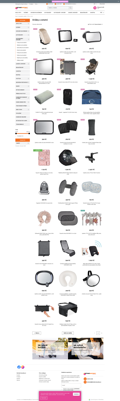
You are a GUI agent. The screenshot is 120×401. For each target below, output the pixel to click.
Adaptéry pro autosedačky (22, 58)
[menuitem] (18, 12)
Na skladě (20, 136)
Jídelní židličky (19, 67)
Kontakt (18, 375)
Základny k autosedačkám (22, 45)
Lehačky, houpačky (20, 64)
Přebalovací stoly (21, 93)
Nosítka (18, 75)
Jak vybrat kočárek (42, 346)
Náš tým (18, 380)
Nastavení (44, 398)
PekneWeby (101, 399)
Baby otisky (19, 109)
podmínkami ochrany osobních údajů (71, 389)
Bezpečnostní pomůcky (22, 82)
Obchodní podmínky (43, 375)
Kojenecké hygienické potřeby (21, 97)
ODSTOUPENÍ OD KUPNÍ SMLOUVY (60, 1)
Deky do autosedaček (21, 50)
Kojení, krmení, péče (21, 102)
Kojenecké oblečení (21, 117)
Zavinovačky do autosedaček (23, 47)
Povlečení (18, 113)
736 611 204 (90, 379)
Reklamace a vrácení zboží (44, 378)
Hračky (18, 86)
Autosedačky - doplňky (19, 39)
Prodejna (31, 4)
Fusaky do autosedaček (21, 42)
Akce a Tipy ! (19, 23)
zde (64, 395)
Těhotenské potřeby (21, 106)
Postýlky (18, 78)
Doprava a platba (42, 377)
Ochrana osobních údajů (44, 382)
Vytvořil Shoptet (94, 399)
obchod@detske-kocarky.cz (94, 382)
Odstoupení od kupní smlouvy (21, 4)
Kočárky (18, 27)
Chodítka (18, 71)
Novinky (18, 378)
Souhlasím (76, 394)
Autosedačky (19, 35)
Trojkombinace (20, 124)
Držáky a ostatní (20, 60)
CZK (95, 4)
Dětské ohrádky (20, 90)
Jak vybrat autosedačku (80, 346)
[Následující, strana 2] (98, 333)
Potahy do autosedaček (22, 53)
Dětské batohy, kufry (21, 120)
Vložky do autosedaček (21, 55)
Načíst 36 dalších (68, 333)
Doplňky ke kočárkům (21, 31)
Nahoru (37, 333)
